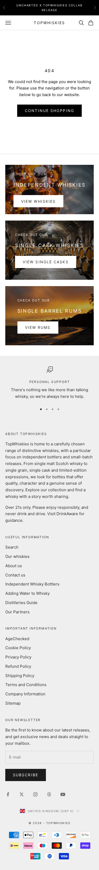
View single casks (46, 262)
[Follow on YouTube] (62, 794)
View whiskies (38, 201)
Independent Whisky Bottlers (32, 584)
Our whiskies (17, 556)
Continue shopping (49, 110)
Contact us (15, 575)
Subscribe (25, 775)
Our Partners (17, 611)
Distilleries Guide (21, 602)
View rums (38, 327)
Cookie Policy (18, 647)
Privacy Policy (18, 657)
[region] (49, 383)
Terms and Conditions (25, 684)
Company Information (25, 693)
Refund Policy (18, 666)
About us (13, 565)
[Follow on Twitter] (21, 794)
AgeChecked (17, 638)
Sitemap (13, 703)
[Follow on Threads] (49, 794)
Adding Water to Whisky (27, 593)
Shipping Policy (19, 675)
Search (11, 547)
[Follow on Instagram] (35, 794)
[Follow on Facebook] (8, 794)
